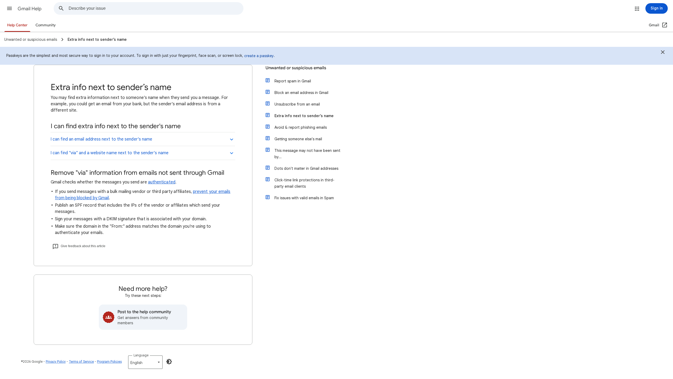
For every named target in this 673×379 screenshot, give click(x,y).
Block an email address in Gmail (301, 92)
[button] (9, 8)
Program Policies (109, 361)
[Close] (663, 53)
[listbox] (145, 362)
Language (141, 355)
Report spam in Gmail (292, 81)
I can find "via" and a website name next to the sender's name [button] (109, 153)
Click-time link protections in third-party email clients (304, 183)
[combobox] (156, 8)
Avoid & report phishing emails (300, 127)
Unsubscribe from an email (297, 104)
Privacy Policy (56, 361)
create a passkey (259, 55)
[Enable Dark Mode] (169, 361)
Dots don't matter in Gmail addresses (306, 168)
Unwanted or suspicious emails (296, 68)
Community (45, 25)
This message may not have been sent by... (307, 153)
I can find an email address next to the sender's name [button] (101, 139)
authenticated (161, 182)
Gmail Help (30, 9)
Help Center (17, 25)
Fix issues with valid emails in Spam (304, 198)
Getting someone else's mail (298, 139)
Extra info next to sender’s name (304, 115)
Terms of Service (81, 361)
